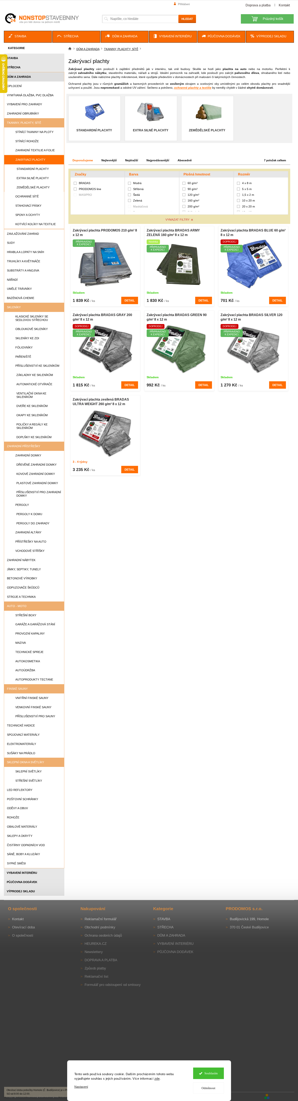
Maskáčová (140, 206)
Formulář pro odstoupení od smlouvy (113, 985)
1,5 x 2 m (248, 194)
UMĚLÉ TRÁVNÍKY (19, 288)
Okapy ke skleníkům (32, 415)
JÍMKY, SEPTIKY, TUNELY (24, 569)
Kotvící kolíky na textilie (35, 224)
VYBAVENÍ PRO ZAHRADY (24, 104)
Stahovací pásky (28, 205)
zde (157, 1078)
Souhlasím (211, 1073)
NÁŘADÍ (12, 279)
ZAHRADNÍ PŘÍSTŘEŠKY (23, 446)
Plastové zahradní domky (37, 483)
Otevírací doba (23, 927)
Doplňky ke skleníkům (34, 437)
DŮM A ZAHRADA (19, 76)
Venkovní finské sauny (33, 707)
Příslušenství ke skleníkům (37, 365)
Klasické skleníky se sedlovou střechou (31, 318)
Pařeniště (23, 356)
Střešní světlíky (28, 780)
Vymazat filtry (177, 219)
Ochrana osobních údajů (103, 935)
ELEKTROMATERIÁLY (21, 744)
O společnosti (22, 935)
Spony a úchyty (27, 215)
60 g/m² (193, 183)
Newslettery (94, 952)
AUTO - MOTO (16, 606)
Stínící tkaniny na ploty (34, 132)
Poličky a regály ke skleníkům (32, 426)
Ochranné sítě (27, 196)
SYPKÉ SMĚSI (16, 863)
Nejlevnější (109, 160)
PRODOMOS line (90, 189)
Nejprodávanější (157, 160)
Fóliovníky (24, 347)
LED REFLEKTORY (19, 790)
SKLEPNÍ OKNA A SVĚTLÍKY (25, 762)
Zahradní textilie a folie (35, 150)
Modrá (137, 183)
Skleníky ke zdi (27, 338)
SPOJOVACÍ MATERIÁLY (23, 734)
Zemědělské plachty (33, 187)
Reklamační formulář (101, 919)
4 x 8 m (247, 183)
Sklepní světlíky (28, 771)
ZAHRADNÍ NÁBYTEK (21, 560)
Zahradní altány (28, 532)
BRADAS (85, 183)
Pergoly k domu (29, 514)
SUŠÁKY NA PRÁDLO (21, 753)
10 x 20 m (248, 200)
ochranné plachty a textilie (192, 87)
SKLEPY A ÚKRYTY (19, 835)
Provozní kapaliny (30, 633)
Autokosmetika (27, 661)
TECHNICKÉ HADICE (21, 725)
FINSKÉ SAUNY (17, 688)
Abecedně (185, 160)
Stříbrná (138, 189)
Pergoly (22, 504)
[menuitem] (28, 37)
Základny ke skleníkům (34, 375)
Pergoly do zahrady (32, 523)
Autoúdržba (25, 670)
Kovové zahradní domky (35, 473)
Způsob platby (95, 968)
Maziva (20, 642)
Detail (130, 300)
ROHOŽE (13, 817)
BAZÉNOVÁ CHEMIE (20, 298)
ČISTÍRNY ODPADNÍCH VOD (26, 845)
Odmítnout (208, 1088)
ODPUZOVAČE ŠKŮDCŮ (23, 587)
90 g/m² (193, 189)
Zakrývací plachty (30, 159)
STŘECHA (13, 67)
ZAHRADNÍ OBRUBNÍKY (23, 113)
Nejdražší (131, 160)
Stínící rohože (27, 141)
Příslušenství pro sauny (35, 716)
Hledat (187, 19)
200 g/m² (193, 206)
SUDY (11, 242)
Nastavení (81, 1086)
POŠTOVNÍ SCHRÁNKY (22, 799)
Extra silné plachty (33, 178)
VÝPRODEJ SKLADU (21, 891)
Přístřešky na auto (30, 541)
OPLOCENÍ (14, 86)
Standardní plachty (33, 169)
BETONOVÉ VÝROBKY (22, 578)
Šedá (136, 194)
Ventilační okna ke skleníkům (31, 395)
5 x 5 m (247, 189)
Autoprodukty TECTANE (34, 679)
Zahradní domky (28, 455)
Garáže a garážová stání (35, 624)
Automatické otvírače (34, 384)
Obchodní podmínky (100, 927)
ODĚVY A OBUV (17, 808)
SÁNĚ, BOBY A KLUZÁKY (23, 854)
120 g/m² (193, 194)
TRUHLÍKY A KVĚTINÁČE (23, 261)
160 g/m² (193, 200)
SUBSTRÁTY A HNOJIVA (23, 270)
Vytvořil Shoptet (282, 1096)
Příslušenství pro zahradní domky (38, 493)
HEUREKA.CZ (96, 944)
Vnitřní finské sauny (31, 698)
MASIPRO (86, 194)
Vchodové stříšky (29, 550)
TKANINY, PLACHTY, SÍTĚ (24, 122)
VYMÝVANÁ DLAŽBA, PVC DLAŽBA (30, 95)
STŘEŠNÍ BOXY (25, 615)
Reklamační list (96, 976)
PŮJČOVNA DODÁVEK (22, 882)
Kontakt (284, 5)
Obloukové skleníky (31, 329)
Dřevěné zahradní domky (36, 464)
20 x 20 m (248, 206)
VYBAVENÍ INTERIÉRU (22, 872)
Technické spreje (29, 652)
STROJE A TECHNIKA (21, 596)
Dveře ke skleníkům (32, 406)
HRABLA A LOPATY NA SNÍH (25, 252)
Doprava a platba (258, 5)
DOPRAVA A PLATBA (101, 960)
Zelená (137, 200)
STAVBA (12, 58)
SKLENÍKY (14, 307)
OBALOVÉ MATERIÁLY (22, 826)
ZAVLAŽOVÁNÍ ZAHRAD (23, 233)
